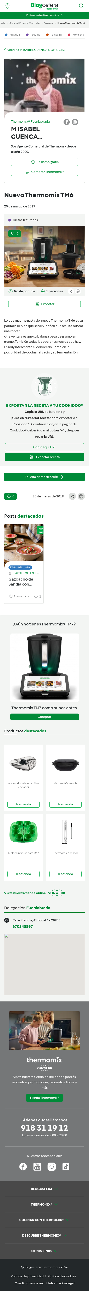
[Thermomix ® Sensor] (65, 832)
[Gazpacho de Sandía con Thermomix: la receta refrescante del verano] (23, 546)
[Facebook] (23, 1166)
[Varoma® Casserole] (65, 762)
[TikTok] (66, 1166)
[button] (81, 6)
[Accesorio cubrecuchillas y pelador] (23, 762)
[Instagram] (51, 1166)
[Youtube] (37, 1166)
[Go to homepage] (44, 6)
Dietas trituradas (20, 567)
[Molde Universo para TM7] (23, 832)
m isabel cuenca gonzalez (24, 23)
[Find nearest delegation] (7, 6)
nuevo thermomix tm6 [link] (71, 23)
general (48, 23)
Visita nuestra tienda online (42, 15)
